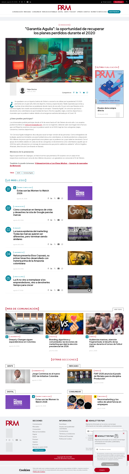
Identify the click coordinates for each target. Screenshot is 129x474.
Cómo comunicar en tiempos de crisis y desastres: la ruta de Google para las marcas (33, 212)
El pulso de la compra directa (107, 109)
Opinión (80, 12)
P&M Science (102, 396)
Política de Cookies (39, 472)
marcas (92, 336)
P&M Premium (114, 12)
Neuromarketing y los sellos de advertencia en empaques (109, 402)
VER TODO (118, 309)
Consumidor (36, 12)
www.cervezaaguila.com (33, 125)
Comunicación (17, 12)
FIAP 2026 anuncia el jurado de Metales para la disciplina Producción (107, 376)
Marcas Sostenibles (49, 12)
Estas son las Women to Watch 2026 (33, 192)
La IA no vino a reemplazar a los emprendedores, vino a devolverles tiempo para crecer (31, 282)
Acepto (102, 470)
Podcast (73, 12)
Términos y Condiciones (67, 434)
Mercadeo (27, 12)
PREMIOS (97, 371)
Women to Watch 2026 (43, 396)
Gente (66, 12)
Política (53, 336)
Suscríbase (118, 2)
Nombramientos (38, 371)
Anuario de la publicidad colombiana (66, 428)
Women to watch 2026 (99, 12)
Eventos (87, 12)
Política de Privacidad (66, 436)
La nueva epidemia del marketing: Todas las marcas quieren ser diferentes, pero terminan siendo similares (30, 235)
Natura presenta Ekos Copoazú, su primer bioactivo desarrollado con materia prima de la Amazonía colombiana (31, 259)
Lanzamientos (14, 336)
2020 (18, 173)
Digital (60, 12)
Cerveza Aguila (28, 173)
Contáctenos (63, 431)
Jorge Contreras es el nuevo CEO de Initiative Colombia (46, 375)
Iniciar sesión (107, 2)
